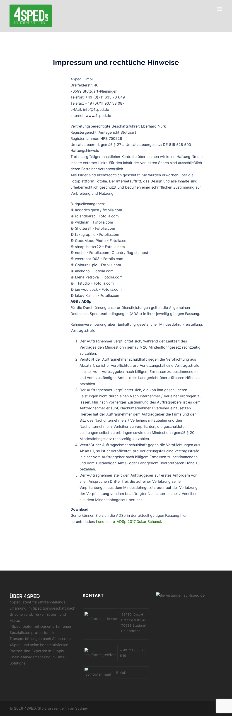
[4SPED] (31, 15)
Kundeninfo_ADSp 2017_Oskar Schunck (129, 521)
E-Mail (121, 672)
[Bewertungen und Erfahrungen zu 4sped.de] (180, 595)
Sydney (81, 708)
